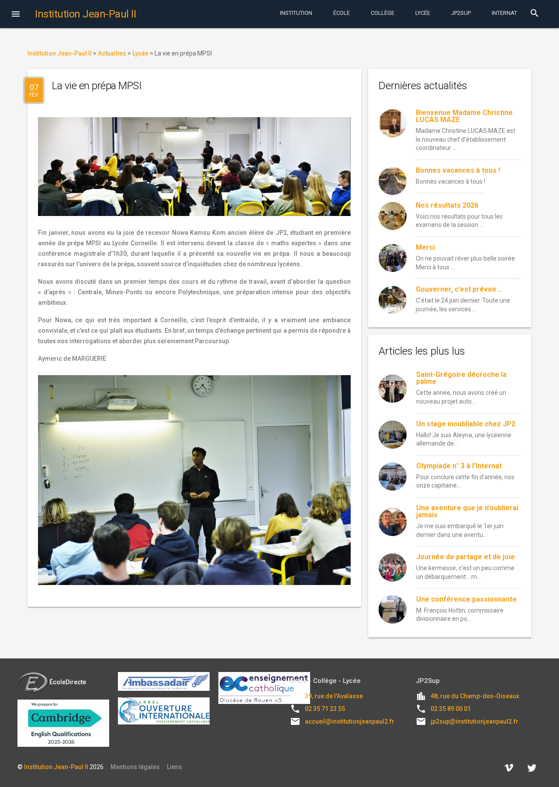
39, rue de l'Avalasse (334, 696)
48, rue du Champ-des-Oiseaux (475, 696)
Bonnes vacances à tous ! (458, 170)
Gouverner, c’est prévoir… (459, 289)
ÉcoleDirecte (67, 682)
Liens (174, 766)
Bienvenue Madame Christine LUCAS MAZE (464, 116)
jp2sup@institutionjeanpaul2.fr (474, 721)
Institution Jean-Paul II (56, 766)
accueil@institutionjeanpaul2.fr (349, 721)
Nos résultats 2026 (447, 205)
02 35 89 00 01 (451, 708)
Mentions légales (135, 766)
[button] (15, 14)
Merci (425, 247)
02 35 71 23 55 (325, 708)
